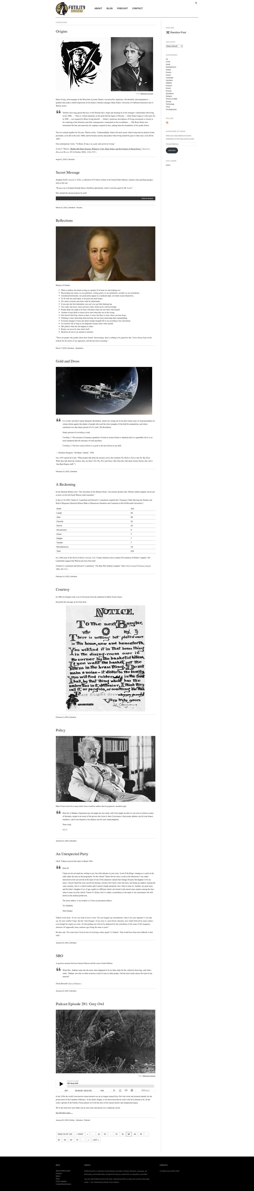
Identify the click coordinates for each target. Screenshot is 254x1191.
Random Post (178, 32)
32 (123, 1134)
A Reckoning (65, 484)
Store (58, 1179)
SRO (59, 955)
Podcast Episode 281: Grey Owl (80, 1003)
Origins (61, 31)
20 (105, 1134)
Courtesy (63, 589)
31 (116, 1134)
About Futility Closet (63, 1171)
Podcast (122, 8)
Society (168, 101)
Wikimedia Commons (146, 93)
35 (141, 1134)
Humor (168, 75)
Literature (71, 159)
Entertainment (171, 67)
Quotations (79, 348)
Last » (96, 1140)
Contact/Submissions (63, 1184)
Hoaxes (168, 72)
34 (135, 1134)
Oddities (169, 83)
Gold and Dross (68, 360)
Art (167, 59)
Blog (110, 8)
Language (169, 78)
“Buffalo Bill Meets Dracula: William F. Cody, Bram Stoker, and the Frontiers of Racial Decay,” (106, 149)
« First (79, 1134)
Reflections (64, 220)
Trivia (168, 107)
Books (58, 1176)
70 (77, 1140)
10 (99, 1134)
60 (71, 1140)
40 (59, 1140)
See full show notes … (64, 1112)
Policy (60, 729)
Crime (168, 62)
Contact (137, 8)
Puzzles (79, 208)
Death (168, 64)
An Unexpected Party (72, 853)
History (72, 1120)
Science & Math (171, 99)
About (98, 8)
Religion (169, 96)
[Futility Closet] (70, 14)
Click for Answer (147, 198)
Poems (168, 88)
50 (65, 1140)
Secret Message (68, 172)
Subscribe (172, 150)
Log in (168, 165)
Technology (170, 104)
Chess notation (61, 1181)
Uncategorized (171, 109)
